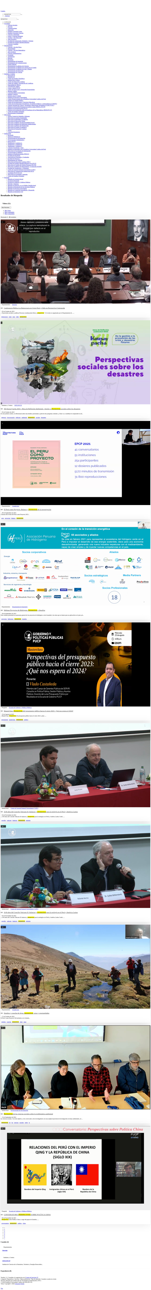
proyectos (7, 518)
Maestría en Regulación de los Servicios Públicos (21, 187)
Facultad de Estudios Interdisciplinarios (18, 42)
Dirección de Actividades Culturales (18, 174)
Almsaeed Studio (19, 1284)
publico (26, 719)
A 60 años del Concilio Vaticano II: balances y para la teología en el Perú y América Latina (41, 812)
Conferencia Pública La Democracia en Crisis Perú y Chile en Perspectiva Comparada (34, 308)
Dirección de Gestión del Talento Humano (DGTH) (22, 165)
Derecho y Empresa (13, 184)
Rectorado (10, 135)
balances (14, 820)
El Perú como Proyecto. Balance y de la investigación (27, 509)
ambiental (24, 417)
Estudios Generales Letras (15, 31)
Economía (10, 55)
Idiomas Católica (12, 91)
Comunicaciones (12, 28)
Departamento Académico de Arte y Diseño (20, 69)
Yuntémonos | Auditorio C (15, 146)
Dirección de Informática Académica (18, 119)
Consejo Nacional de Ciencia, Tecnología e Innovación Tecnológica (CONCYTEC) (31, 105)
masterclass (12, 719)
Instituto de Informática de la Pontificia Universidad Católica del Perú (27, 149)
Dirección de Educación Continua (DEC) (19, 162)
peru (14, 317)
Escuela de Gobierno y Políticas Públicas (19, 182)
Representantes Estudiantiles (15, 113)
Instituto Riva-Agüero (14, 80)
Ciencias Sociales (12, 25)
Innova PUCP (11, 141)
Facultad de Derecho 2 (14, 158)
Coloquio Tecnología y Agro (16, 147)
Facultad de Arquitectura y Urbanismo (18, 168)
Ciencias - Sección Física (14, 47)
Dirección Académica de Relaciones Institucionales (22, 124)
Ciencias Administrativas (14, 53)
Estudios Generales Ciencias (15, 33)
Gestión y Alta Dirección (14, 37)
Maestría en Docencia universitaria (17, 188)
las (12, 1122)
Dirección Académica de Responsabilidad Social (21, 122)
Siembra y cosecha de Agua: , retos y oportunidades (26, 1013)
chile (17, 317)
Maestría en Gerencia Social (15, 179)
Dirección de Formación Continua (17, 129)
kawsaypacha (11, 417)
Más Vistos (8, 210)
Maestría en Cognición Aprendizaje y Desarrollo (21, 190)
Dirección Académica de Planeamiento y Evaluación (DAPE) (25, 166)
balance (13, 518)
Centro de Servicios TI (32, 1277)
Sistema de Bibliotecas (14, 136)
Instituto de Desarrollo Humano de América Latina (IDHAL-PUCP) (26, 107)
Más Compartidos (9, 213)
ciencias (16, 1122)
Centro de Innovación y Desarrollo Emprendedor (21, 89)
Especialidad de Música (14, 85)
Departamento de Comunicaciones (17, 63)
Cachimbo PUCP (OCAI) (15, 173)
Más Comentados (9, 212)
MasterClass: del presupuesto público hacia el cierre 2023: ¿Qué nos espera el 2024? (38, 711)
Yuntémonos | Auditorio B (15, 144)
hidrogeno (10, 619)
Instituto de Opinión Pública (15, 100)
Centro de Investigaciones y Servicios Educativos (21, 102)
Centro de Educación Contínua (16, 81)
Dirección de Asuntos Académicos (17, 127)
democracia (4, 317)
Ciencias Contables (13, 44)
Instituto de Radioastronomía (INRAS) (18, 154)
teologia (28, 820)
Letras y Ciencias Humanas (15, 36)
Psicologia (10, 59)
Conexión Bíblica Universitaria (16, 92)
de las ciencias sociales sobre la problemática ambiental (28, 1114)
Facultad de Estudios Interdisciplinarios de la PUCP (22, 163)
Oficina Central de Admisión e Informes (19, 116)
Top (2, 1288)
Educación (11, 30)
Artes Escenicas (12, 39)
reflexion (18, 417)
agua (25, 1022)
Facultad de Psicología (14, 155)
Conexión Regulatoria (14, 132)
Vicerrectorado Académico (15, 152)
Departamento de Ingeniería (15, 61)
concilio (3, 820)
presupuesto (4, 719)
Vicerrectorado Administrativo (16, 140)
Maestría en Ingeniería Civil (15, 191)
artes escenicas (12, 52)
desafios (24, 619)
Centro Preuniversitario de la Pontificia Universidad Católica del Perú (27, 99)
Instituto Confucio (13, 94)
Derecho (10, 26)
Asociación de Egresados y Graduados (18, 157)
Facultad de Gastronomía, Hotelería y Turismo (20, 41)
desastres (43, 417)
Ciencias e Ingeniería (13, 34)
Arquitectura (11, 56)
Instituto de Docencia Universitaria (17, 97)
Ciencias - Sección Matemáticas (16, 50)
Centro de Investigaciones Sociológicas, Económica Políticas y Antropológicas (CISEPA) (32, 103)
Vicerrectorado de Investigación (16, 138)
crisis (10, 317)
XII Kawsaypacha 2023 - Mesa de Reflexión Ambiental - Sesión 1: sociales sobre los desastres (42, 409)
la (29, 1122)
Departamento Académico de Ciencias (18, 66)
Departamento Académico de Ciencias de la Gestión (22, 67)
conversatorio (5, 1223)
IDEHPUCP (11, 77)
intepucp (3, 417)
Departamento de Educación (15, 70)
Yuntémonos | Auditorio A (15, 143)
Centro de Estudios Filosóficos (16, 78)
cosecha (9, 1022)
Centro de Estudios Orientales (16, 111)
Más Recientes (6, 207)
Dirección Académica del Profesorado (18, 125)
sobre (26, 1122)
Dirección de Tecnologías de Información (19, 151)
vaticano (9, 820)
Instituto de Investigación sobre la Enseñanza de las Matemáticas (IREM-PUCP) (30, 110)
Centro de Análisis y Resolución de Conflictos (20, 83)
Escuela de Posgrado (13, 180)
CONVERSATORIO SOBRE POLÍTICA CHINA (27, 1215)
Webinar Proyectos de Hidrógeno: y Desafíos (24, 610)
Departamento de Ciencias (15, 72)
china (24, 1223)
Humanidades (11, 48)
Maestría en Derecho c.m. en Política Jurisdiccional (22, 185)
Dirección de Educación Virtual (16, 121)
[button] (3, 11)
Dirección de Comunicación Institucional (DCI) (21, 171)
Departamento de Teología (15, 160)
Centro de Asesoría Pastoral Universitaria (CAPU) (21, 169)
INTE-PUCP (11, 75)
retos (21, 1022)
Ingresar (7, 16)
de (9, 1122)
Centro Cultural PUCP (14, 88)
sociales (38, 417)
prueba (9, 130)
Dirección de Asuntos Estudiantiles (17, 118)
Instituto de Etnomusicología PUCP (17, 108)
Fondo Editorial (12, 64)
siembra (3, 1022)
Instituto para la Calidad (14, 96)
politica (20, 1223)
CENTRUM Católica (14, 86)
